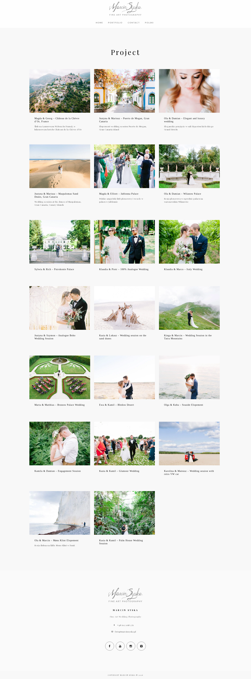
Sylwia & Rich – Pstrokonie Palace (54, 269)
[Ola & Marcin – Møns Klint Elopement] (59, 513)
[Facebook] (109, 646)
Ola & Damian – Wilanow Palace (182, 194)
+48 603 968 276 (125, 625)
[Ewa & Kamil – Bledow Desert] (124, 377)
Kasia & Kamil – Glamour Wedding (119, 471)
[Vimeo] (141, 646)
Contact (134, 22)
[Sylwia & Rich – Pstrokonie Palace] (59, 242)
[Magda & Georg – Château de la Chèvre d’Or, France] (59, 91)
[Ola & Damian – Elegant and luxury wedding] (189, 91)
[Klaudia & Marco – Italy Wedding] (189, 242)
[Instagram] (131, 646)
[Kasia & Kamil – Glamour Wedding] (124, 443)
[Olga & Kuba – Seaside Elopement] (189, 377)
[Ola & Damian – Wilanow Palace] (189, 166)
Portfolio (115, 22)
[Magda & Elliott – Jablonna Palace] (124, 166)
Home (99, 22)
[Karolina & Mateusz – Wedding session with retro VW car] (189, 443)
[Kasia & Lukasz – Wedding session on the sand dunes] (124, 308)
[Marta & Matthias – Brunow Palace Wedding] (59, 377)
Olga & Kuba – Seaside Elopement (183, 405)
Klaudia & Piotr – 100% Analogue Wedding (124, 269)
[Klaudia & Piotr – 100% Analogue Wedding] (124, 242)
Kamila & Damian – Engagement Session (57, 471)
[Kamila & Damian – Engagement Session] (59, 443)
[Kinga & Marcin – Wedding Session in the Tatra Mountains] (189, 308)
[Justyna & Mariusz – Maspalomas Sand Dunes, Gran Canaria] (59, 166)
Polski (149, 22)
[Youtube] (120, 646)
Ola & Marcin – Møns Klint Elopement (56, 540)
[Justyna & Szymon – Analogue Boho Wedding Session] (59, 308)
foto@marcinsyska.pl (125, 631)
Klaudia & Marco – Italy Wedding (183, 269)
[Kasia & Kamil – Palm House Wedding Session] (124, 513)
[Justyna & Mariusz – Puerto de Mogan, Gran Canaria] (124, 91)
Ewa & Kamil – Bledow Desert (116, 405)
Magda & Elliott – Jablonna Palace (118, 194)
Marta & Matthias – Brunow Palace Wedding (59, 405)
